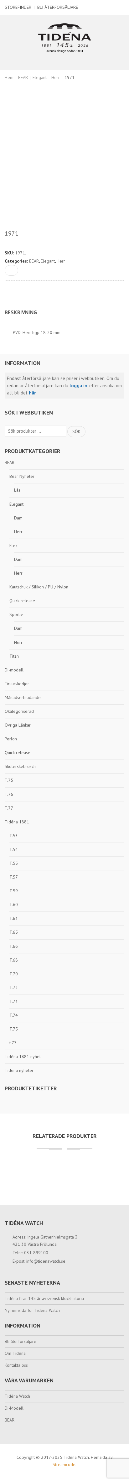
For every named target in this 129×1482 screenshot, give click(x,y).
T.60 (13, 904)
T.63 (13, 918)
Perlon (11, 739)
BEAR (23, 77)
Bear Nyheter (21, 476)
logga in (78, 386)
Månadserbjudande (23, 697)
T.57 (13, 877)
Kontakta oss (16, 1365)
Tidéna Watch (17, 1396)
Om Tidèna (15, 1353)
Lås (17, 490)
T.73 (13, 1001)
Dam (18, 518)
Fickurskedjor (17, 683)
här (32, 393)
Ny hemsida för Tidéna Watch (32, 1310)
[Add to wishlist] (11, 270)
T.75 (9, 780)
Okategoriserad (19, 711)
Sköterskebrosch (20, 766)
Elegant (40, 77)
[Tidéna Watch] (64, 37)
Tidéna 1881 (17, 822)
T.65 (13, 932)
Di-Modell (14, 1408)
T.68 (13, 960)
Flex (13, 545)
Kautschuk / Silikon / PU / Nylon (38, 587)
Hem (9, 77)
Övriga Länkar (18, 725)
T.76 (9, 794)
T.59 (13, 891)
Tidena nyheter (19, 1070)
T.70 (13, 974)
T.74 (13, 1015)
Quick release (22, 600)
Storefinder (18, 7)
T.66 (13, 946)
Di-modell (14, 670)
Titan (14, 656)
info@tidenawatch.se (45, 1261)
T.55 (13, 863)
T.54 (13, 849)
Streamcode (64, 1464)
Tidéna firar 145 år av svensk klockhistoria (44, 1298)
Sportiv (16, 614)
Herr (55, 77)
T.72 (13, 987)
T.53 (13, 835)
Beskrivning (21, 312)
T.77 (9, 808)
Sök (76, 431)
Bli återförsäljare (57, 7)
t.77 (13, 1043)
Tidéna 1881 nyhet (23, 1056)
